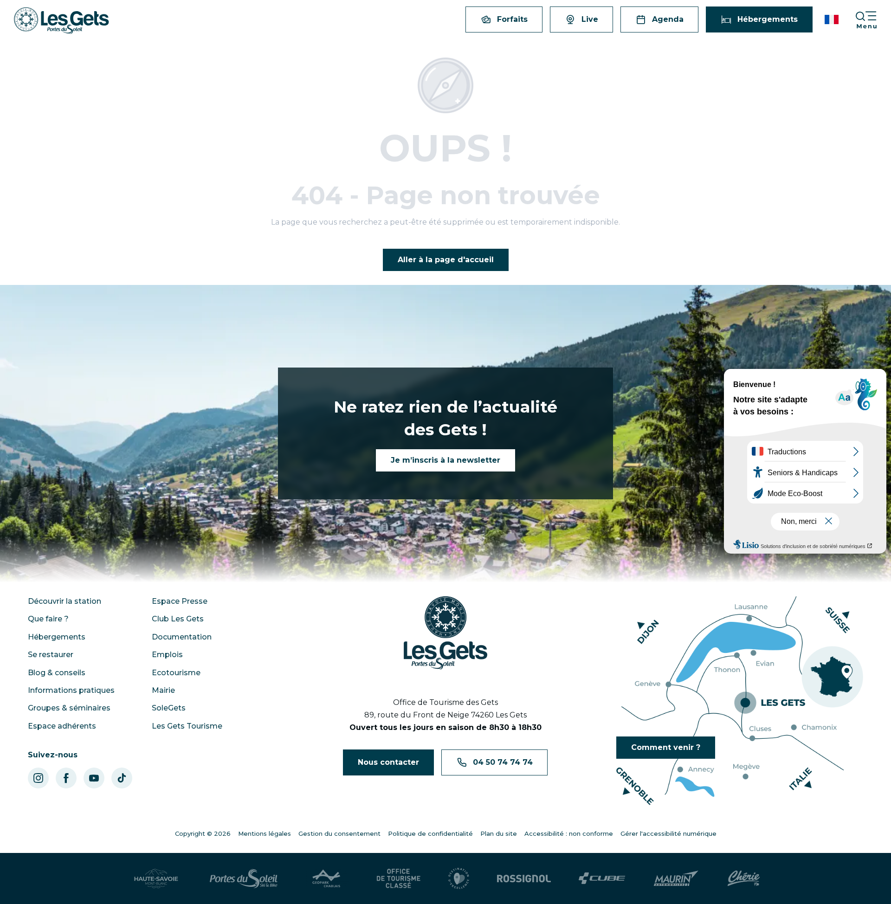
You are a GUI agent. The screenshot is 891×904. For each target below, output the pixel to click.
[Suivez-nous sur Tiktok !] (121, 778)
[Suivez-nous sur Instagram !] (38, 778)
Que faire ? (48, 618)
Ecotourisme (176, 672)
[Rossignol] (524, 878)
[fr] (832, 19)
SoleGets (169, 708)
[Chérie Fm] (743, 878)
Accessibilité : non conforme (568, 833)
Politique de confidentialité (430, 833)
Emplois (167, 654)
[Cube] (602, 878)
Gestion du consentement (339, 833)
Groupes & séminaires (69, 708)
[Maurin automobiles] (675, 878)
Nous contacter (388, 762)
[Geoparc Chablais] (327, 878)
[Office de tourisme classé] (398, 878)
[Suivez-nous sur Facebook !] (66, 778)
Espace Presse (179, 601)
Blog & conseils (56, 672)
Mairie (163, 690)
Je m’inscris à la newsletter (445, 460)
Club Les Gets (178, 618)
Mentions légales (264, 833)
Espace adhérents (62, 726)
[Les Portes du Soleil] (244, 878)
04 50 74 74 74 (503, 762)
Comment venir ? (665, 747)
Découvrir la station (64, 601)
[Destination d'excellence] (458, 878)
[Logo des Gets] (445, 633)
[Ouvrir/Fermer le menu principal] (873, 20)
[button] (832, 19)
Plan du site (498, 833)
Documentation (182, 637)
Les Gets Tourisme (187, 726)
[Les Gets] (61, 20)
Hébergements (56, 637)
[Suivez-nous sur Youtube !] (94, 778)
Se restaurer (50, 654)
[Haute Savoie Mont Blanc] (156, 878)
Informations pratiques (71, 690)
